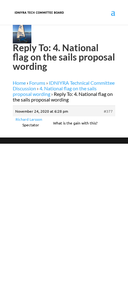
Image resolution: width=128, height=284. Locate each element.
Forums (37, 83)
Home (19, 83)
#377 (108, 111)
